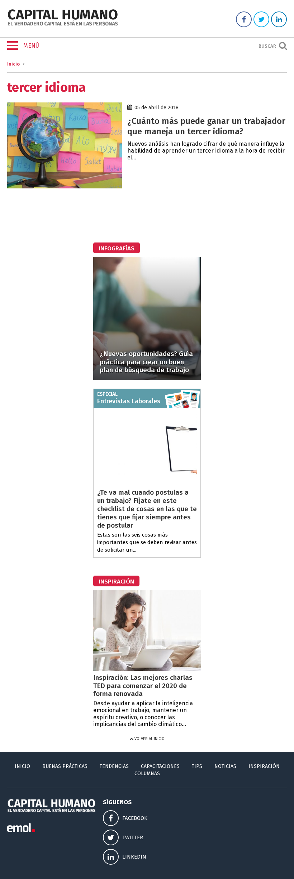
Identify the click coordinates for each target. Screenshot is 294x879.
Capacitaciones (160, 766)
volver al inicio (149, 738)
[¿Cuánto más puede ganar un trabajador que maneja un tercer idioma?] (64, 186)
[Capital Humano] (62, 24)
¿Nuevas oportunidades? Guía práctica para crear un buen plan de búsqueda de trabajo (146, 362)
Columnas (147, 773)
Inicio (13, 64)
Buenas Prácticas (64, 766)
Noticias (225, 766)
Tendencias (114, 766)
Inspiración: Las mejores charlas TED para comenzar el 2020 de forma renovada (143, 685)
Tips (197, 766)
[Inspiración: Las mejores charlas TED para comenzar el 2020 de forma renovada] (147, 669)
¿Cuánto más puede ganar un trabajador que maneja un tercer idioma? (206, 126)
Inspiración (264, 766)
